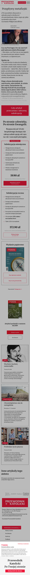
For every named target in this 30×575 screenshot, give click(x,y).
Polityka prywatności (23, 543)
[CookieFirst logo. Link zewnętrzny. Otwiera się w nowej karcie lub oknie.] (4, 545)
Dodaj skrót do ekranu (15, 571)
